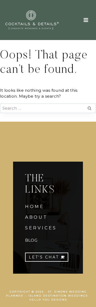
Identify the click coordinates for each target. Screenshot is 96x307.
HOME (34, 206)
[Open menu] (86, 20)
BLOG (31, 240)
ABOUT (36, 217)
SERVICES (41, 227)
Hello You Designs (48, 299)
